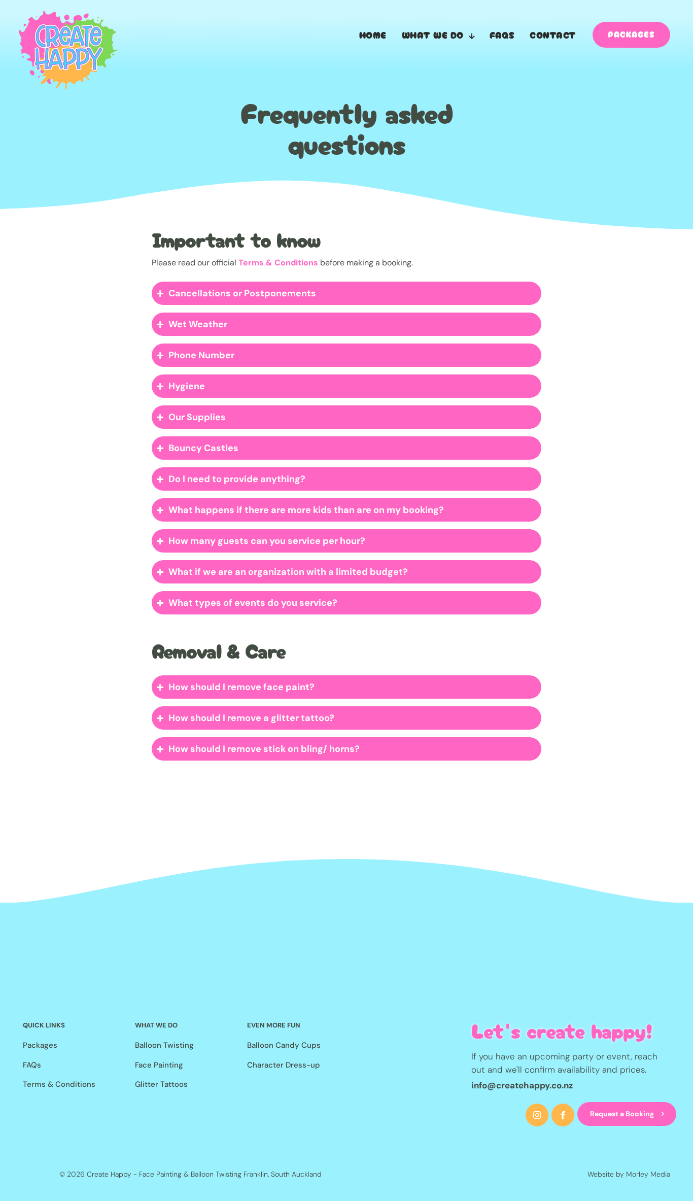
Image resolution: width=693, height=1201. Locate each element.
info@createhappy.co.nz (522, 1085)
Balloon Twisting (164, 1045)
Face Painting (159, 1065)
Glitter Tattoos (161, 1084)
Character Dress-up (283, 1065)
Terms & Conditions (278, 262)
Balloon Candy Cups (284, 1045)
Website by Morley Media (628, 1174)
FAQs (32, 1065)
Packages (40, 1045)
